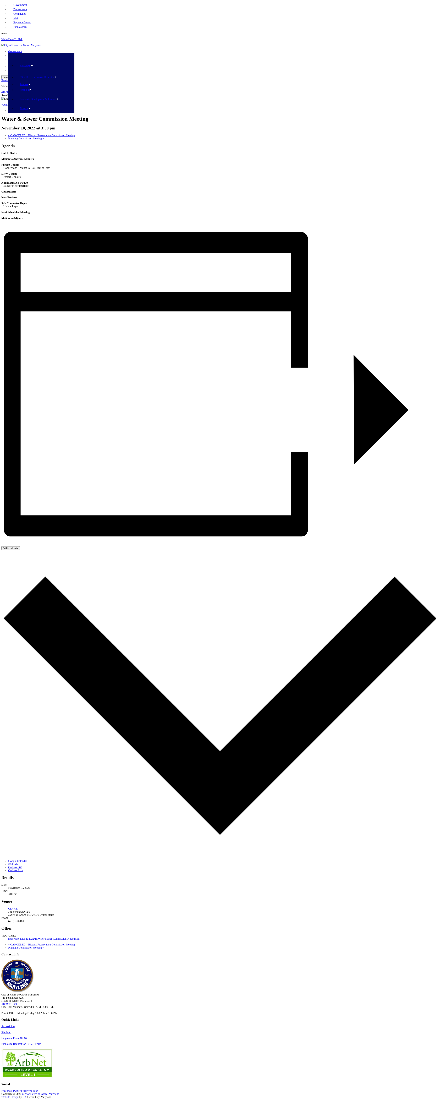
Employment (20, 26)
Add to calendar (10, 548)
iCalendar (13, 864)
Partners (24, 84)
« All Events (8, 104)
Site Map (6, 1032)
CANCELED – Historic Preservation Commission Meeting (41, 135)
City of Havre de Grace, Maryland (40, 1093)
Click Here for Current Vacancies (37, 77)
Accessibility (8, 1026)
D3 (24, 1097)
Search (5, 95)
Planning (24, 89)
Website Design (9, 1097)
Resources (25, 65)
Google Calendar (17, 861)
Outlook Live (15, 870)
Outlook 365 (15, 867)
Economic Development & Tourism (38, 99)
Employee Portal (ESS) (14, 1038)
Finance (24, 108)
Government (15, 51)
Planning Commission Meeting (26, 138)
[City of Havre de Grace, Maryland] (21, 45)
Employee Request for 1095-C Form (21, 1043)
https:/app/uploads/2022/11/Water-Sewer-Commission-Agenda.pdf (44, 938)
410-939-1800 (9, 1003)
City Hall (13, 908)
